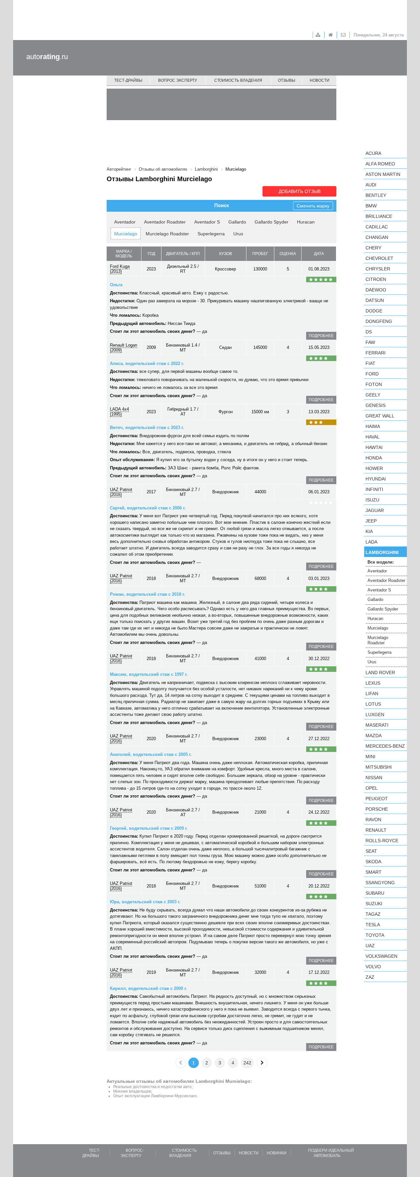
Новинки (276, 1153)
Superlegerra (211, 233)
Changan (377, 237)
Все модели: (381, 562)
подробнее (321, 335)
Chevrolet (379, 258)
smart (374, 872)
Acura (373, 153)
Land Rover (380, 672)
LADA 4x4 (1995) (119, 412)
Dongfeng (379, 321)
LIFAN (372, 693)
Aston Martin (383, 174)
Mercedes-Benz (385, 746)
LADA (371, 542)
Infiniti (374, 489)
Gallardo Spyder (271, 222)
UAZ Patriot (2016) (121, 492)
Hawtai (374, 447)
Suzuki (374, 903)
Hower (374, 468)
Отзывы (286, 80)
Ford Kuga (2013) (120, 269)
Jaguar (375, 510)
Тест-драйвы (128, 80)
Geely (373, 394)
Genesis (376, 405)
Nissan (374, 777)
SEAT (371, 851)
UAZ (370, 945)
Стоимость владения (238, 80)
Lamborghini (382, 552)
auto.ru (47, 57)
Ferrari (376, 352)
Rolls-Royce (382, 840)
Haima (373, 426)
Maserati (377, 725)
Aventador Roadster (165, 222)
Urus (238, 233)
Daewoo (376, 289)
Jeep (371, 521)
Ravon (373, 819)
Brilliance (379, 216)
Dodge (374, 310)
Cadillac (377, 226)
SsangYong (380, 882)
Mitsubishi (379, 767)
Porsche (377, 809)
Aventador (125, 222)
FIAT (370, 363)
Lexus (373, 683)
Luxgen (375, 714)
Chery (373, 247)
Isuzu (372, 500)
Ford (372, 373)
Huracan (306, 222)
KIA (369, 531)
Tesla (373, 924)
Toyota (375, 935)
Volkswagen (381, 956)
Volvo (373, 966)
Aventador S (207, 222)
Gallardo (237, 222)
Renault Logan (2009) (123, 348)
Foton (374, 384)
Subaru (375, 893)
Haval (373, 436)
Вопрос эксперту (177, 80)
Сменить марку (313, 205)
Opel (372, 788)
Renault (376, 830)
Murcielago (125, 233)
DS (369, 331)
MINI (370, 756)
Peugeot (377, 798)
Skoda (373, 861)
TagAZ (373, 914)
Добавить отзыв (300, 191)
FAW (370, 342)
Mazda (374, 735)
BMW (371, 205)
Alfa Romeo (380, 163)
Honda (374, 457)
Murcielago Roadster (167, 233)
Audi (371, 184)
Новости (319, 80)
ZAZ (370, 977)
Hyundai (376, 479)
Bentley (376, 195)
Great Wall (380, 415)
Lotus (373, 704)
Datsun (375, 300)
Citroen (376, 279)
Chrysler (378, 268)
